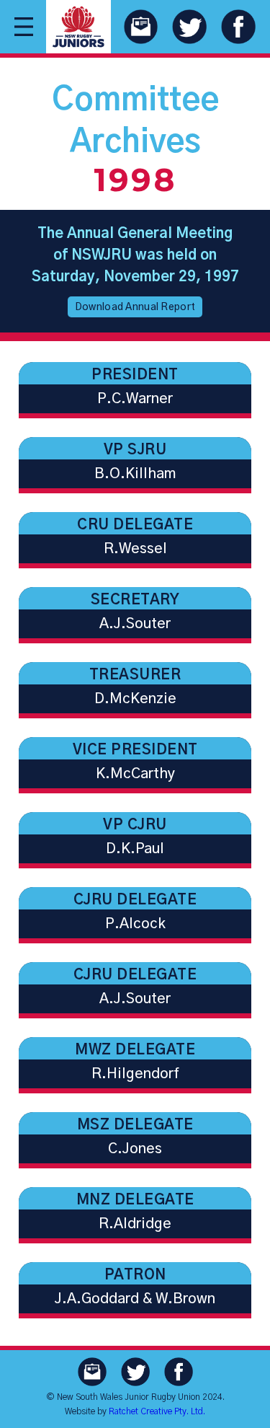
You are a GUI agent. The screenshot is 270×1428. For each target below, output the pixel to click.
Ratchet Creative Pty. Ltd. (157, 1411)
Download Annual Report (135, 307)
